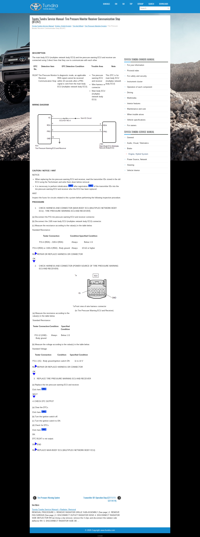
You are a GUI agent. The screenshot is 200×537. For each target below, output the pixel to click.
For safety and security (137, 76)
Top (131, 4)
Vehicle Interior (133, 170)
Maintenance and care (136, 109)
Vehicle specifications (136, 120)
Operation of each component (139, 87)
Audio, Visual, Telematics (138, 143)
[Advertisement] (77, 39)
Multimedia (131, 98)
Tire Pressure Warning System (96, 26)
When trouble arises (135, 114)
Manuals (106, 4)
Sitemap (140, 4)
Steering (130, 165)
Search (151, 4)
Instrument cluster (134, 81)
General (130, 137)
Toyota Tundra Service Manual (43, 26)
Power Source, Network (137, 159)
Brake (129, 148)
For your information (135, 65)
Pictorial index (133, 71)
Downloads (163, 4)
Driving (130, 92)
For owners (131, 125)
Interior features (133, 103)
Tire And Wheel (78, 26)
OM (116, 4)
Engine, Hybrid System (63, 26)
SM (123, 4)
